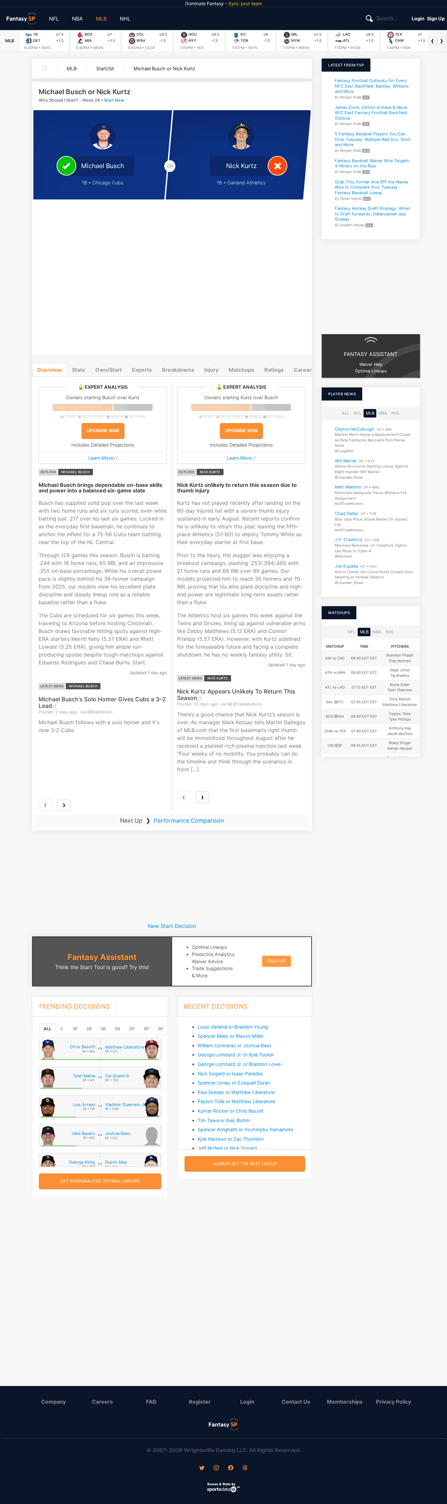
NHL (125, 18)
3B (103, 1028)
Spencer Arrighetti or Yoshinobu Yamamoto (246, 1129)
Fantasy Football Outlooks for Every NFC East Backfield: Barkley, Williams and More (372, 86)
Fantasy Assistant (102, 957)
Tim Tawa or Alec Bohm (224, 1120)
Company (53, 1401)
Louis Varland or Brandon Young (233, 1027)
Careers (102, 1401)
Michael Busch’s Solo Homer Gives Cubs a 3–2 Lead (102, 702)
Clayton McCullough (354, 428)
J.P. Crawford (348, 539)
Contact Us (296, 1401)
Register (200, 1401)
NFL (54, 18)
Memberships (345, 1401)
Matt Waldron (348, 487)
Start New (114, 100)
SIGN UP (276, 961)
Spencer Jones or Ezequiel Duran (234, 1082)
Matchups (241, 370)
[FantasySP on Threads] (245, 1468)
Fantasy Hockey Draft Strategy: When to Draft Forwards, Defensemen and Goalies (372, 214)
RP (160, 1028)
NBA (77, 18)
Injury (211, 370)
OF (131, 1028)
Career (303, 370)
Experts (142, 370)
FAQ (151, 1401)
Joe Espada (346, 566)
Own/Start (108, 370)
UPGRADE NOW (103, 430)
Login (418, 18)
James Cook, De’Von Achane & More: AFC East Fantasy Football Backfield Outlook (371, 112)
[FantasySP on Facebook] (231, 1468)
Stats (78, 370)
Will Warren (346, 460)
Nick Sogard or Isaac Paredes (230, 1073)
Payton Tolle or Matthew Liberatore (236, 1101)
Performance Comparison (189, 820)
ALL (47, 1028)
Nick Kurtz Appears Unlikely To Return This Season (236, 694)
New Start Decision (172, 926)
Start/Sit (105, 68)
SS (117, 1028)
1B (75, 1028)
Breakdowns (178, 370)
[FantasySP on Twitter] (202, 1468)
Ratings (274, 370)
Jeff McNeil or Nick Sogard (227, 1148)
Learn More (100, 458)
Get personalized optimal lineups (100, 1181)
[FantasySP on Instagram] (216, 1468)
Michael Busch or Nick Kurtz (164, 68)
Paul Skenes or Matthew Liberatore (236, 1092)
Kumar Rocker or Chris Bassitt (230, 1111)
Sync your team (245, 3)
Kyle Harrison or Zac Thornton (230, 1139)
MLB (101, 18)
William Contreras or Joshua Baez (235, 1045)
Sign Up (436, 18)
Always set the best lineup (245, 1163)
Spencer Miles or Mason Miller (230, 1036)
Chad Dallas (346, 513)
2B (89, 1028)
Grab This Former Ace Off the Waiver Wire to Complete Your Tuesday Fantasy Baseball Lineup (372, 187)
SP (146, 1028)
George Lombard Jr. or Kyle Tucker (236, 1054)
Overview (49, 370)
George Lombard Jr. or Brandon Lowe (239, 1064)
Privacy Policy (393, 1401)
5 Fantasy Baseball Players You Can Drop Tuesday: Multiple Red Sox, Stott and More (373, 139)
